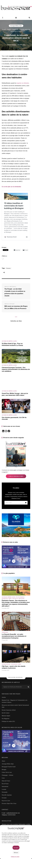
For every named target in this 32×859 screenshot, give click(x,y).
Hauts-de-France (6, 781)
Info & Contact (5, 713)
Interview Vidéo (7, 598)
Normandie (5, 632)
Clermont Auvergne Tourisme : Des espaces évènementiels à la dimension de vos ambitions (16, 369)
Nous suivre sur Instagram (16, 677)
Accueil (4, 29)
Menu (16, 17)
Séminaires (8, 268)
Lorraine (4, 789)
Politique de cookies (15, 856)
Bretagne (4, 769)
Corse (3, 778)
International (6, 664)
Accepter (16, 847)
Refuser (16, 852)
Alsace (3, 761)
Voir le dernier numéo (16, 476)
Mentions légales (6, 715)
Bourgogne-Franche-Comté (8, 766)
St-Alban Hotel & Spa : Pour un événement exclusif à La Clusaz (12, 344)
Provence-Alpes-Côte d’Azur (9, 803)
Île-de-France (20, 597)
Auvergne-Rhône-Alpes (16, 25)
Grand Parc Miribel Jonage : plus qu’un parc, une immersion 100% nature (15, 394)
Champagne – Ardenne (7, 775)
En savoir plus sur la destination (11, 186)
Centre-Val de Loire (7, 772)
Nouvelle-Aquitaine (18, 598)
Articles (9, 29)
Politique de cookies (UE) (8, 721)
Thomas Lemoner (11, 44)
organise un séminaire (23, 83)
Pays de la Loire (6, 800)
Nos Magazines (5, 718)
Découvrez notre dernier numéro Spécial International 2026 (15, 706)
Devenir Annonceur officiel (9, 710)
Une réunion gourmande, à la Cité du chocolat (14, 418)
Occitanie (4, 797)
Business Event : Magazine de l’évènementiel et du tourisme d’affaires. (14, 701)
